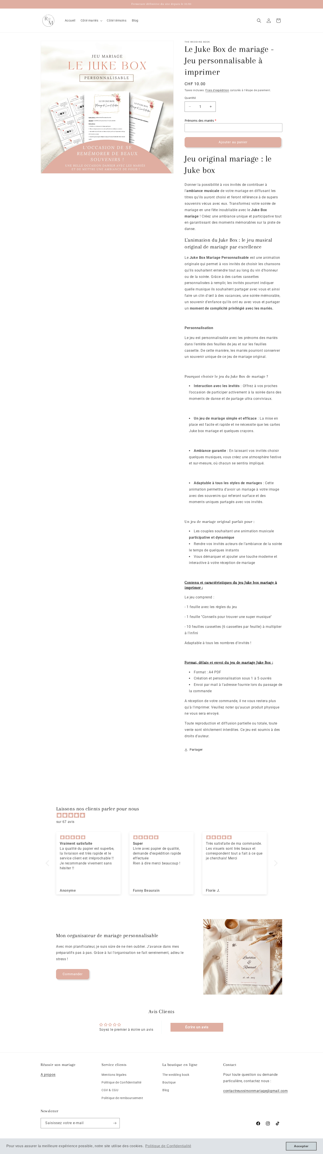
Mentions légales (114, 1074)
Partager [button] (196, 749)
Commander (73, 974)
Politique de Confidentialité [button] (168, 1146)
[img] (163, 815)
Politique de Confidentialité (122, 1082)
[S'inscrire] (115, 1123)
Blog (165, 1090)
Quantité (190, 98)
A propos (48, 1074)
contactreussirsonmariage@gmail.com (255, 1091)
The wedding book (175, 1074)
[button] (91, 20)
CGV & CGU (110, 1090)
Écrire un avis (196, 1027)
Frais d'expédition (217, 90)
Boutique (169, 1082)
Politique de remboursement (122, 1098)
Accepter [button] (301, 1146)
